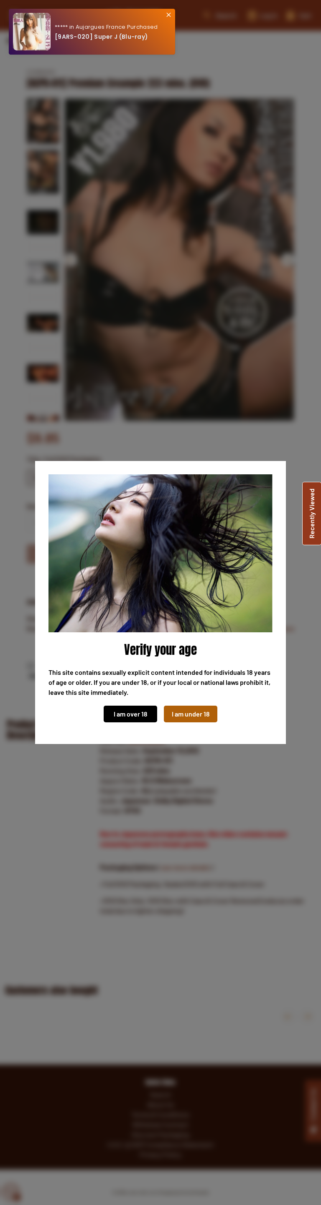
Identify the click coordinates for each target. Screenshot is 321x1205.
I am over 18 (131, 714)
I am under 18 (191, 714)
